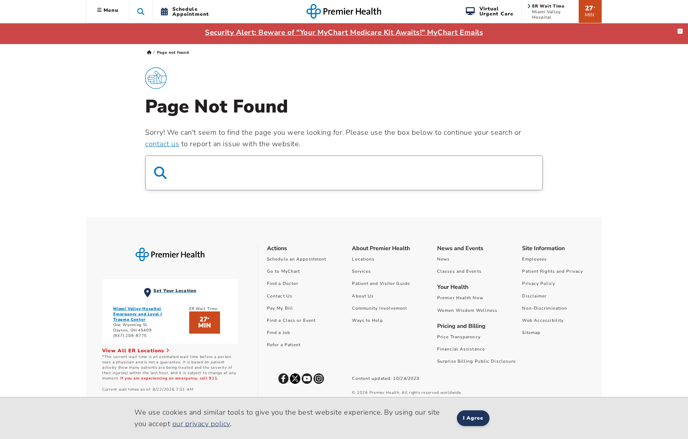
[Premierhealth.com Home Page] (149, 52)
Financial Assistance (461, 349)
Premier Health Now (460, 298)
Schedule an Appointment (296, 259)
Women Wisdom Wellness (467, 310)
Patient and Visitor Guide (381, 283)
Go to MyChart (283, 271)
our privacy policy (201, 424)
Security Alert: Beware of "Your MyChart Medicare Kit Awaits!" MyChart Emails (344, 32)
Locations (363, 259)
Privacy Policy (538, 283)
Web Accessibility (543, 320)
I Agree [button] (473, 418)
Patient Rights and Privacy (552, 271)
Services (361, 271)
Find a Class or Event (291, 320)
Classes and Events (459, 271)
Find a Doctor (282, 283)
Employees (534, 259)
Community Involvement (379, 308)
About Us (363, 296)
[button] (141, 11)
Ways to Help (367, 320)
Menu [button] (110, 10)
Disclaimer (534, 296)
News (443, 259)
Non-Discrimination (544, 308)
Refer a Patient (284, 345)
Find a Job (278, 332)
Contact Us (279, 296)
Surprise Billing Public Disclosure (476, 361)
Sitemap (531, 332)
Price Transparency (459, 337)
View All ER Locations (134, 350)
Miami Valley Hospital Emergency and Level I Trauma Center (137, 314)
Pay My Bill (280, 308)
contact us (162, 144)
